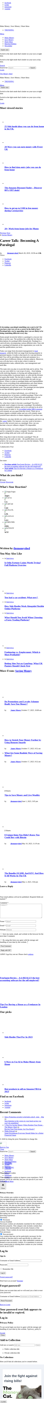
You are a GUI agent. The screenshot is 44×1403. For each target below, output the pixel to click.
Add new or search (7, 1345)
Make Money (9, 38)
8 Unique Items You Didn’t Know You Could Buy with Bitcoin (22, 836)
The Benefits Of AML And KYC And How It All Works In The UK (24, 874)
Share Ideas (9, 42)
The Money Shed (6, 74)
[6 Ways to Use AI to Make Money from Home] (24, 1049)
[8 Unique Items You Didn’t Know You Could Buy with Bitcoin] (24, 816)
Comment (4, 903)
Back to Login (5, 1305)
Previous (3, 233)
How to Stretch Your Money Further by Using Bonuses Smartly (23, 741)
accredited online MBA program (30, 409)
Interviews (10, 558)
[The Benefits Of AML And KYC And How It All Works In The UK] (24, 858)
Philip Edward (10, 1131)
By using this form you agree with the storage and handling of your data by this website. (19, 941)
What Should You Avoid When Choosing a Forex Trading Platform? (24, 618)
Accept (2, 1333)
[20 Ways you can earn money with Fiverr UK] (24, 138)
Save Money (9, 40)
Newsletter (8, 46)
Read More (10, 1181)
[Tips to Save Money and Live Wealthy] (24, 776)
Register (20, 1281)
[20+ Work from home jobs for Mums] (24, 219)
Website (3, 930)
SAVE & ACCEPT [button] (7, 1246)
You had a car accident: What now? (21, 597)
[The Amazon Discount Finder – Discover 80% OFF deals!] (24, 178)
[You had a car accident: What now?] (24, 580)
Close (2, 1149)
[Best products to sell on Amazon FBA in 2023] (24, 1077)
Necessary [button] (3, 1217)
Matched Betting (10, 44)
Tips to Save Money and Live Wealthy (22, 795)
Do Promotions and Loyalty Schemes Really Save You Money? (22, 702)
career (5, 421)
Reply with (6, 950)
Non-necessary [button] (5, 1232)
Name (3, 921)
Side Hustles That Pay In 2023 (19, 1037)
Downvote (9, 482)
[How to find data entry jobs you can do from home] (24, 158)
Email (3, 926)
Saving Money (23, 670)
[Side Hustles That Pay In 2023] (24, 1025)
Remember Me (7, 1269)
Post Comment (6, 946)
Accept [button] (2, 1181)
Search (32, 68)
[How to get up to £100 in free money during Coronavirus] (24, 199)
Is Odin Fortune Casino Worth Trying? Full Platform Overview (23, 563)
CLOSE (3, 1402)
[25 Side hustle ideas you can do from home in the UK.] (24, 117)
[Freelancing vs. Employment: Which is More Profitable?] (24, 635)
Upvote (2, 482)
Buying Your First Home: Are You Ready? (20, 1129)
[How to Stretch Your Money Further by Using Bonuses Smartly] (24, 725)
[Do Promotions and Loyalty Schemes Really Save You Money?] (24, 686)
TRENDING (9, 30)
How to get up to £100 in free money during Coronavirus (21, 209)
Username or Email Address (10, 1261)
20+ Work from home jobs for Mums (22, 228)
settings (30, 954)
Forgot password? (6, 1277)
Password (3, 1265)
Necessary (6, 1220)
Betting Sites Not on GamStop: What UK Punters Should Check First (24, 664)
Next (8, 233)
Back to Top (4, 1147)
